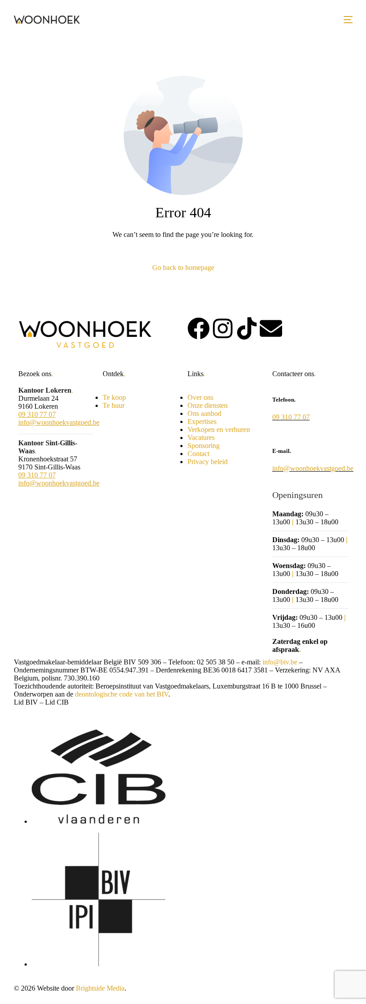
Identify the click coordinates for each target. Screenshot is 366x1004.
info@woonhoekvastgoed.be (59, 422)
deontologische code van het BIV (121, 694)
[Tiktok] (247, 328)
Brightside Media (100, 988)
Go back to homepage (183, 267)
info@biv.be (279, 662)
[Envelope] (271, 328)
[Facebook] (198, 328)
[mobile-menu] (348, 20)
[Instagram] (223, 328)
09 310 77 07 (37, 414)
